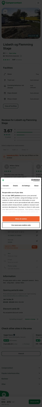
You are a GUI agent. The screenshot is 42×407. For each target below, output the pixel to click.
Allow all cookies (21, 219)
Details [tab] (15, 185)
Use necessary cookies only (21, 225)
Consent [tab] (6, 185)
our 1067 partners (14, 195)
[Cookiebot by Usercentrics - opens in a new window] (31, 180)
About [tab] (36, 185)
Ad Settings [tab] (26, 185)
